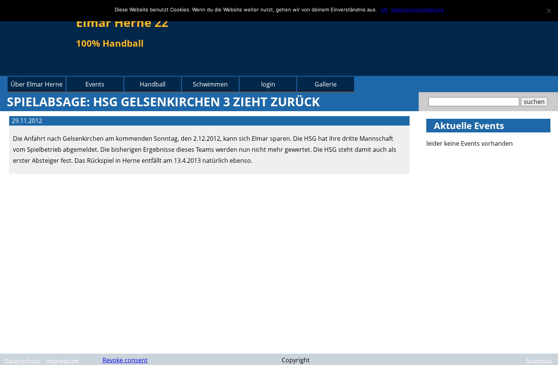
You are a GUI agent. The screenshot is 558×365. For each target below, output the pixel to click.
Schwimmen (210, 84)
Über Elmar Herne (37, 84)
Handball (153, 84)
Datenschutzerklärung (417, 9)
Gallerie (326, 84)
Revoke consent (125, 360)
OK (384, 9)
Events (94, 84)
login (268, 84)
